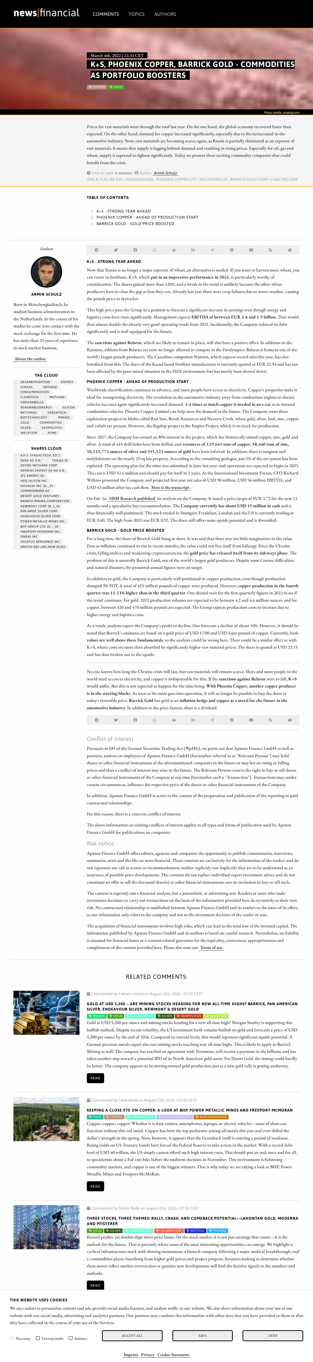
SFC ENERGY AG (32, 475)
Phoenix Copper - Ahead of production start (148, 217)
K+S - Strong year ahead (124, 211)
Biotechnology (33, 417)
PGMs (51, 433)
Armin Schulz (165, 173)
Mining (63, 417)
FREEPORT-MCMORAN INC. (40, 531)
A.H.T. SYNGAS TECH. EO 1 (40, 455)
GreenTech (57, 412)
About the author (30, 358)
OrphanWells (32, 402)
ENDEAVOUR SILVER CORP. (40, 516)
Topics (137, 14)
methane (57, 397)
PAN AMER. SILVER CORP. (39, 511)
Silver (25, 427)
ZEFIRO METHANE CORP (38, 465)
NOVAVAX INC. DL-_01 (36, 486)
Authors (165, 14)
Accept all (132, 1335)
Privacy (148, 1354)
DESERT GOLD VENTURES (39, 496)
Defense (49, 387)
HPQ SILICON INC (33, 481)
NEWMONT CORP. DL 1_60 (40, 506)
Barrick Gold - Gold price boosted (135, 223)
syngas (26, 387)
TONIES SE (59, 460)
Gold (24, 422)
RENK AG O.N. (30, 460)
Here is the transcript (170, 487)
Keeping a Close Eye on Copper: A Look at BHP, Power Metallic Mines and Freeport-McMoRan (190, 1110)
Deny (273, 1335)
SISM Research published (132, 498)
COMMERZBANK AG (35, 491)
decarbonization (35, 382)
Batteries (28, 412)
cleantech (29, 397)
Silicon (68, 407)
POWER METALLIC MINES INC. (43, 521)
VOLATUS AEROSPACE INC (40, 541)
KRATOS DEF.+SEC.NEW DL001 (43, 547)
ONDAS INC (29, 536)
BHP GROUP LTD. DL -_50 (39, 526)
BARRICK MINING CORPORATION (44, 501)
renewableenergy (36, 407)
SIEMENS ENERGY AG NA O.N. (42, 470)
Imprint (131, 1354)
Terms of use (211, 947)
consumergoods (34, 392)
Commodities (50, 422)
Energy (66, 382)
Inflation (28, 433)
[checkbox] (12, 1338)
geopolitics (51, 427)
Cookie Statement (173, 1354)
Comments (106, 14)
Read (95, 1078)
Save (203, 1335)
